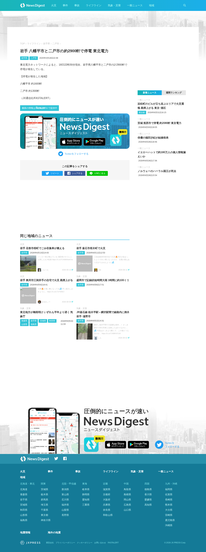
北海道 (23, 489)
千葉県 (44, 509)
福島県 (34, 324)
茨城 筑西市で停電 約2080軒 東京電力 (159, 123)
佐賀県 (168, 494)
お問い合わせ (100, 543)
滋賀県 (106, 489)
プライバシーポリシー (65, 543)
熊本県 (168, 504)
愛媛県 (148, 499)
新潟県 (65, 489)
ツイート (55, 173)
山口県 (127, 509)
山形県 (24, 324)
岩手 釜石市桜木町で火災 (90, 248)
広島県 (127, 504)
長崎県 (168, 499)
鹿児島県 (170, 520)
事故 (77, 5)
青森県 (24, 321)
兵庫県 (106, 504)
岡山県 (127, 499)
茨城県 (44, 489)
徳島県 (148, 489)
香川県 (148, 494)
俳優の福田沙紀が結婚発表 (153, 137)
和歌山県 (108, 515)
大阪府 (106, 499)
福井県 (65, 504)
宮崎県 (168, 515)
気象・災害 (114, 5)
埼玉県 (44, 504)
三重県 (85, 504)
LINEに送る (99, 173)
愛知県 (85, 499)
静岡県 (85, 494)
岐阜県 (85, 489)
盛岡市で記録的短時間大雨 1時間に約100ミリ (102, 280)
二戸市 (55, 43)
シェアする (77, 173)
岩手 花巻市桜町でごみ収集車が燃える (42, 248)
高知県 (148, 504)
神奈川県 (46, 520)
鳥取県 (127, 489)
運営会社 (50, 543)
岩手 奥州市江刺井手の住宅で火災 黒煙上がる (46, 280)
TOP (22, 43)
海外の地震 (54, 532)
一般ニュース (135, 5)
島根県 (127, 494)
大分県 (168, 509)
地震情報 (25, 532)
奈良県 (106, 509)
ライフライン (93, 5)
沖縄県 (168, 525)
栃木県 (44, 494)
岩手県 (46, 43)
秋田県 (52, 321)
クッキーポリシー (84, 543)
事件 (65, 5)
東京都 (142, 112)
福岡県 (168, 489)
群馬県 (44, 499)
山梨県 (65, 509)
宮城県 (43, 321)
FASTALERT (113, 543)
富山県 (65, 494)
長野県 (65, 515)
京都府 (106, 494)
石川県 (65, 499)
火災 (53, 5)
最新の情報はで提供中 (39, 108)
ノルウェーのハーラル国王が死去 (157, 171)
